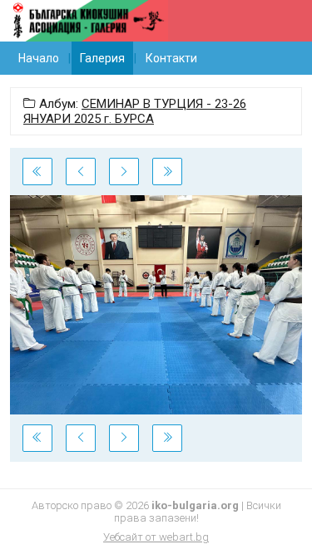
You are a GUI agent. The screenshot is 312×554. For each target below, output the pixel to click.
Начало (38, 58)
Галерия (102, 58)
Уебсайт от (156, 537)
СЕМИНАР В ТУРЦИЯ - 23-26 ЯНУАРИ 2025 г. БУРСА (134, 111)
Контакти (171, 58)
